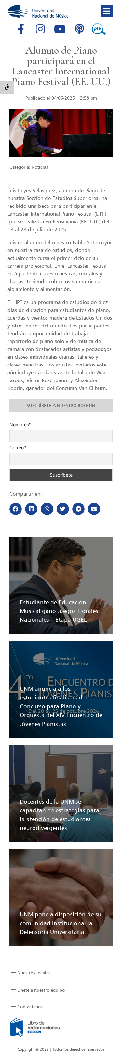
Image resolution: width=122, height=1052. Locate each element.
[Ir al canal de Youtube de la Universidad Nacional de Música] (60, 29)
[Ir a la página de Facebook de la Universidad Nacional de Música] (21, 29)
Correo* (17, 448)
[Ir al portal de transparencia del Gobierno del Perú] (99, 29)
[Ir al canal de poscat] (79, 29)
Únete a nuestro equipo (41, 989)
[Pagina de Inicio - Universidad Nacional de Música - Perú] (38, 11)
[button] (107, 11)
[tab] (61, 972)
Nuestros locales (33, 972)
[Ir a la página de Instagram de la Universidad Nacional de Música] (40, 29)
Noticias (40, 167)
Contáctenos (30, 1006)
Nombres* (20, 424)
